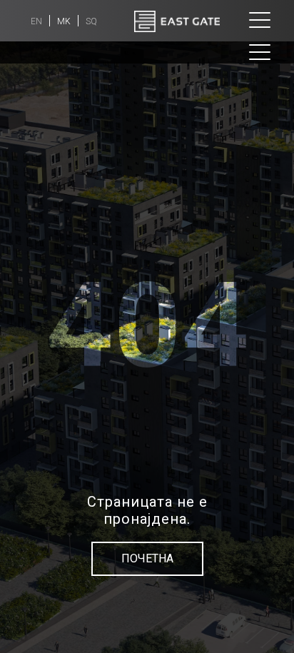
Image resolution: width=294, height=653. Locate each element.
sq (91, 21)
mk (64, 21)
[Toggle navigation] (259, 20)
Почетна (147, 558)
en (36, 21)
